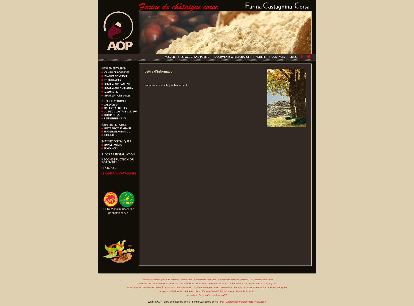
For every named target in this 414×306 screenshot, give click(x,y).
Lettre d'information (245, 291)
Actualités (192, 295)
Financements (134, 287)
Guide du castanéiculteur (182, 283)
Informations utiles (264, 279)
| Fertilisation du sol (257, 283)
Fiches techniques (158, 283)
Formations (201, 283)
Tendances (148, 287)
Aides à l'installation (165, 287)
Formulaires (186, 279)
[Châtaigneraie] (286, 125)
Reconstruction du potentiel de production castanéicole (204, 287)
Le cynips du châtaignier (171, 291)
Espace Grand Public (212, 291)
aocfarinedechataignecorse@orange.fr (246, 301)
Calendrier (142, 283)
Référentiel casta (217, 283)
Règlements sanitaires (205, 279)
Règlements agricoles (228, 279)
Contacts (229, 291)
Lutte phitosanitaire (237, 283)
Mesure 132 (247, 279)
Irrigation (273, 283)
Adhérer (189, 291)
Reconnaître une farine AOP (213, 295)
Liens (197, 291)
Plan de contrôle (170, 279)
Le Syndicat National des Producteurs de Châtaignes (260, 287)
